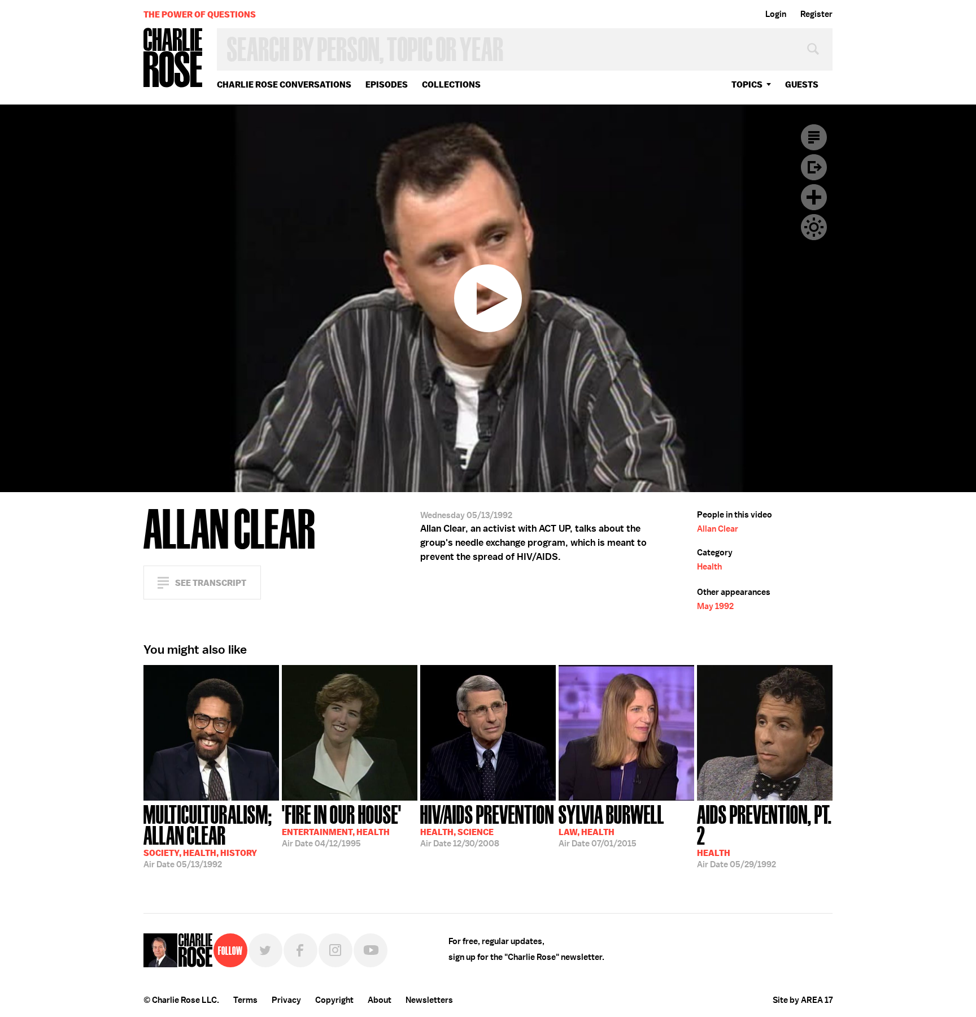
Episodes (386, 84)
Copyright (334, 1000)
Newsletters (429, 1000)
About (379, 1000)
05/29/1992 (764, 835)
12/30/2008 (487, 825)
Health (709, 566)
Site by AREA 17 (803, 1000)
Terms (245, 1000)
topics (746, 84)
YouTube (370, 950)
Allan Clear (717, 528)
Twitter (265, 950)
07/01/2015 (611, 825)
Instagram (335, 950)
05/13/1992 (207, 835)
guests (801, 84)
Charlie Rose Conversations (284, 84)
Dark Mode (814, 227)
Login (775, 14)
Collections (451, 84)
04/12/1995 (342, 825)
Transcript (814, 137)
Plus (814, 197)
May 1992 (715, 606)
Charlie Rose (173, 58)
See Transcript (210, 582)
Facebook (300, 950)
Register (816, 14)
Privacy (286, 1000)
